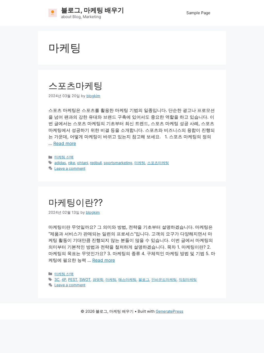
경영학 (98, 279)
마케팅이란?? (75, 202)
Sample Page (198, 12)
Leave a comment (69, 168)
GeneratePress (169, 311)
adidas (60, 162)
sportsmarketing (118, 162)
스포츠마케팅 (75, 85)
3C (57, 279)
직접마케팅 (188, 279)
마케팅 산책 (63, 157)
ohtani (82, 162)
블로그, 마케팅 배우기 (92, 10)
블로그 (143, 279)
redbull (96, 162)
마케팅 (139, 162)
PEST (72, 279)
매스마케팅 (127, 279)
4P (64, 279)
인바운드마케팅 (164, 279)
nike (71, 162)
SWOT (84, 279)
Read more (64, 143)
